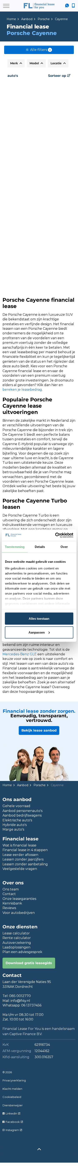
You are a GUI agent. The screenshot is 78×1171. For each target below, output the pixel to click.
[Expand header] (6, 6)
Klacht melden (12, 1088)
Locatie (56, 63)
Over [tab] (64, 547)
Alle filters (40, 50)
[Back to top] (39, 1149)
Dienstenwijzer (12, 1105)
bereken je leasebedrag (22, 390)
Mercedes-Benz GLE (19, 654)
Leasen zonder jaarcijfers (22, 859)
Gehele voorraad (16, 806)
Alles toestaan (39, 618)
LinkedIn (11, 1113)
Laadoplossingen (16, 947)
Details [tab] (40, 547)
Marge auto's (13, 829)
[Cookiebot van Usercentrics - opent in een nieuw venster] (55, 535)
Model (35, 63)
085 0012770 (20, 996)
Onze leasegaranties (19, 899)
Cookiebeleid (11, 1097)
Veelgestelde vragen (19, 869)
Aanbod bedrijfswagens (22, 815)
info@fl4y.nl (20, 1001)
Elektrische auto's (17, 820)
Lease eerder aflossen (20, 855)
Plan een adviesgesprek (22, 952)
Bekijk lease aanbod (39, 730)
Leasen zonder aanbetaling (25, 864)
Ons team (10, 889)
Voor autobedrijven (18, 913)
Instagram (12, 1130)
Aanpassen (36, 632)
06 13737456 (31, 1005)
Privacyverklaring (14, 1080)
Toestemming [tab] (15, 547)
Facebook (13, 1121)
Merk (14, 63)
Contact (9, 894)
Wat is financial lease (19, 845)
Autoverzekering (16, 943)
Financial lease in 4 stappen (25, 850)
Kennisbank (12, 903)
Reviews (9, 908)
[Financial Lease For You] (39, 5)
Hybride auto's (14, 825)
